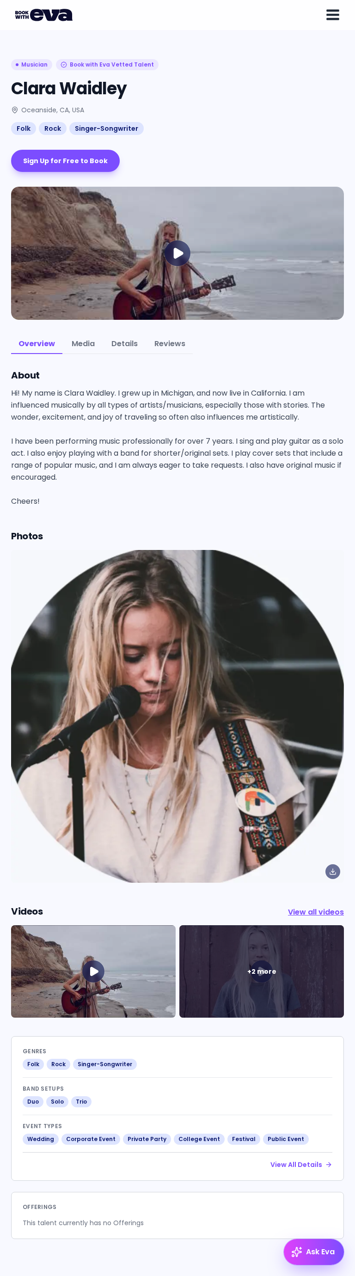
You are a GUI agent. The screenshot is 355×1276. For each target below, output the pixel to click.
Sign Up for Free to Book (65, 160)
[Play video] (93, 971)
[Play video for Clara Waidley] (177, 253)
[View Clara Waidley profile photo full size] (177, 716)
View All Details (296, 1164)
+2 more (261, 971)
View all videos (316, 912)
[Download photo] (332, 871)
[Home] (45, 14)
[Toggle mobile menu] (333, 15)
